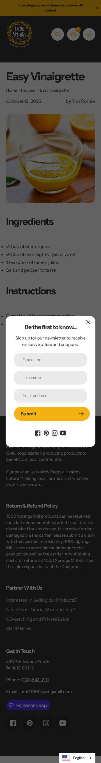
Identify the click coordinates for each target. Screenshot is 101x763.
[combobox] (77, 758)
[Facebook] (38, 432)
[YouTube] (63, 432)
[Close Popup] (88, 322)
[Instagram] (55, 432)
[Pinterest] (46, 432)
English (78, 758)
